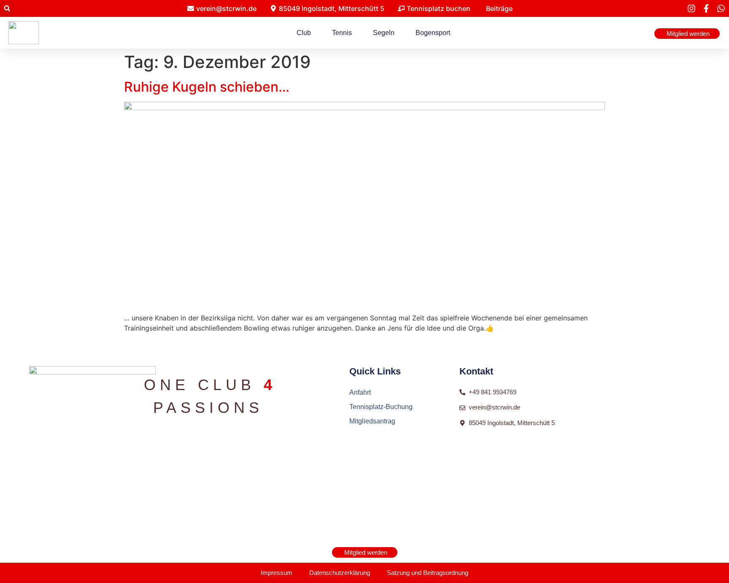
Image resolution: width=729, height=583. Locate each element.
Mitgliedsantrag (372, 421)
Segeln (383, 32)
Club (304, 32)
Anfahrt (360, 392)
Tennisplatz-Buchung (381, 406)
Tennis (342, 32)
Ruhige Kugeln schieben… (206, 87)
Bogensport (433, 32)
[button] (7, 9)
